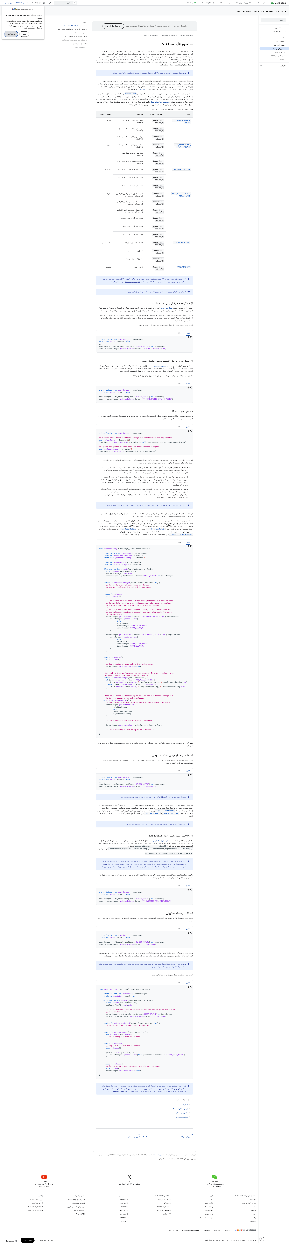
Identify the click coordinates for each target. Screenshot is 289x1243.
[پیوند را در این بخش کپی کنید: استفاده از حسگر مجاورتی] (164, 913)
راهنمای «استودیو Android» (76, 1199)
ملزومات (262, 3)
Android (253, 1199)
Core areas (269, 11)
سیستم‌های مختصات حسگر (160, 102)
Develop (282, 11)
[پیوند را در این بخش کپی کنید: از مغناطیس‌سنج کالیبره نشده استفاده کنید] (146, 835)
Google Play (209, 3)
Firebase (207, 1230)
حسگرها (185, 1104)
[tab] (188, 333)
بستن (24, 34)
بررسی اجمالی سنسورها (180, 1108)
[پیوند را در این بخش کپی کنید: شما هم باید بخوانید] (173, 1099)
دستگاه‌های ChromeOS (163, 1207)
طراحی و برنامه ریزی (245, 3)
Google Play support (35, 1207)
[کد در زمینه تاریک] (188, 337)
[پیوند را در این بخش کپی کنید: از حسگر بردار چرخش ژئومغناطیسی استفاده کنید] (140, 361)
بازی (212, 1199)
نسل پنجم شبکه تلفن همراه (205, 1218)
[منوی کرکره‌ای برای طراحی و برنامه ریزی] (236, 2)
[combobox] (65, 3)
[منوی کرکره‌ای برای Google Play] (202, 2)
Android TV (167, 1214)
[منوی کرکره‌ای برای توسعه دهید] (220, 2)
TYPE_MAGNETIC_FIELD (181, 169)
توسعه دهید (226, 3)
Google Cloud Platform (190, 1230)
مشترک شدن (27, 1240)
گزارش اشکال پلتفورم (36, 1199)
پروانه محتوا (157, 1155)
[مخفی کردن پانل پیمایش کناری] (262, 1239)
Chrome (217, 1230)
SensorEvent (130, 94)
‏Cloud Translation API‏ (147, 26)
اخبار (254, 1214)
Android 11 (124, 1221)
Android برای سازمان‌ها (249, 1203)
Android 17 (124, 1199)
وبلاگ (191, 3)
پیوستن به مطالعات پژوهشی (34, 1210)
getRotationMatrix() (156, 529)
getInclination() (152, 813)
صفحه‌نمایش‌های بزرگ (164, 1199)
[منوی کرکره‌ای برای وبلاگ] (187, 2)
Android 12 (124, 1218)
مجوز (243, 1240)
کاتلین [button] (188, 333)
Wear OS (167, 1203)
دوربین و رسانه (208, 1210)
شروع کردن (11, 34)
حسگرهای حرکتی (143, 89)
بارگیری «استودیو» (79, 1210)
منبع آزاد (253, 1210)
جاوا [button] (179, 333)
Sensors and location (248, 11)
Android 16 (124, 1203)
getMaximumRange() (119, 1091)
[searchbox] (273, 20)
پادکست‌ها (253, 1221)
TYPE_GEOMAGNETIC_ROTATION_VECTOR (183, 146)
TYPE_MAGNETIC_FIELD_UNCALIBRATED (181, 195)
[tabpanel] (144, 344)
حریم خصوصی (208, 1214)
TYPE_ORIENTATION (181, 242)
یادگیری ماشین (209, 1203)
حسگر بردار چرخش (166, 308)
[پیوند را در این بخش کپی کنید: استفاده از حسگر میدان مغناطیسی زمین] (150, 755)
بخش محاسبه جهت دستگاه (132, 282)
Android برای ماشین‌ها (164, 1210)
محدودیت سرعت (129, 797)
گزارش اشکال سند (37, 1203)
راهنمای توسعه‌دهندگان (78, 1203)
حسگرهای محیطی (182, 1117)
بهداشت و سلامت (208, 1207)
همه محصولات (173, 1230)
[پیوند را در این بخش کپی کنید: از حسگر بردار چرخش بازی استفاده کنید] (150, 303)
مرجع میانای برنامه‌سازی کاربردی (76, 1207)
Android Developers (186, 35)
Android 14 (124, 1210)
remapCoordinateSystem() (181, 534)
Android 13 (124, 1214)
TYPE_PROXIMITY (183, 267)
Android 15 (124, 1207)
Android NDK (80, 1214)
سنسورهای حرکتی (182, 1112)
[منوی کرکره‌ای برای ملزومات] (257, 2)
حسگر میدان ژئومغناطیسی (161, 840)
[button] (275, 38)
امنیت (254, 1207)
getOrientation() (128, 529)
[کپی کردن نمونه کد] (191, 337)
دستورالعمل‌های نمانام (233, 1240)
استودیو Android (22, 3)
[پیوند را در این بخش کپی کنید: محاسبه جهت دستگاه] (168, 411)
